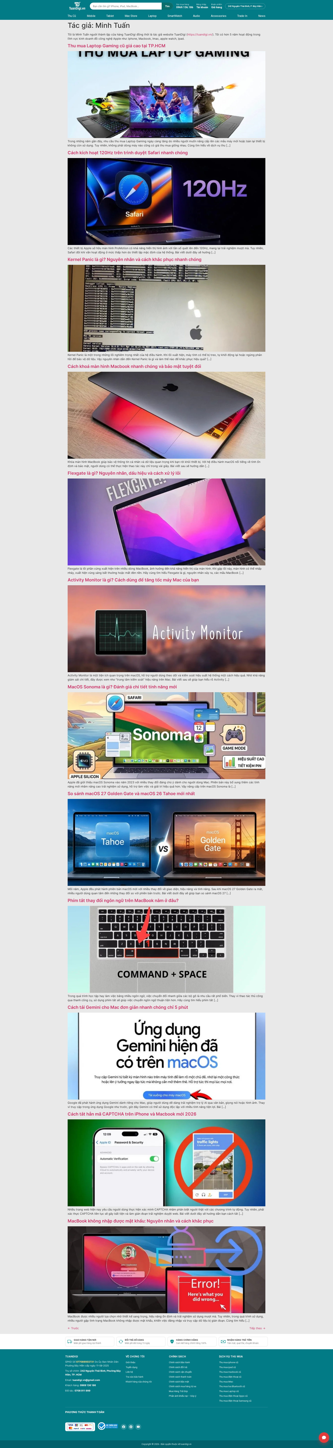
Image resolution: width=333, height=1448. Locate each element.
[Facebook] (124, 1427)
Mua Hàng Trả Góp (178, 1391)
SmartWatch (175, 16)
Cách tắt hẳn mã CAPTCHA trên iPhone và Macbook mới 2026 (132, 1114)
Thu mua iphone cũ (228, 1362)
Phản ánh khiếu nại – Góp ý (182, 1395)
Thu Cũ (72, 16)
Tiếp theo (257, 1328)
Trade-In (242, 16)
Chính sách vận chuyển (180, 1371)
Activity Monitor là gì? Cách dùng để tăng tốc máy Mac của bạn (133, 579)
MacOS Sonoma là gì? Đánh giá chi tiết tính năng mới (122, 686)
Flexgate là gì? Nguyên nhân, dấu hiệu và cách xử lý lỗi (124, 473)
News (261, 16)
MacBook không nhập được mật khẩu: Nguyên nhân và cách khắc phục (141, 1221)
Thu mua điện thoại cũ (230, 1376)
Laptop (152, 16)
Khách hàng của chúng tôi (139, 1381)
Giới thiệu (130, 1362)
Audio (196, 16)
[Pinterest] (131, 1427)
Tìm (167, 6)
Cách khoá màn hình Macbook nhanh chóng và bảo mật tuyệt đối (134, 366)
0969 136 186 (88, 1385)
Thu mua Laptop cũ (229, 1391)
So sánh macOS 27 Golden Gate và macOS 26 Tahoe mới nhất (131, 793)
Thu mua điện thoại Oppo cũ (233, 1395)
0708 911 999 (82, 1390)
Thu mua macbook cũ (230, 1371)
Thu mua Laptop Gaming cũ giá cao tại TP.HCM (116, 45)
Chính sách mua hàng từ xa (182, 1386)
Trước (73, 1328)
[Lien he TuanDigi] (324, 1437)
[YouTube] (138, 1427)
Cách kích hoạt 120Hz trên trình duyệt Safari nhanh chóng (128, 152)
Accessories (218, 16)
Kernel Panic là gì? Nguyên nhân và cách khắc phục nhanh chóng (135, 259)
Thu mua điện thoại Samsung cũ (235, 1400)
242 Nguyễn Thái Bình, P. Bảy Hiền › (245, 6)
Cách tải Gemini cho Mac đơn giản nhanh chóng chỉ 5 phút (128, 1007)
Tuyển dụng (131, 1367)
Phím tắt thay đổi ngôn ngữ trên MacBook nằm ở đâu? (123, 900)
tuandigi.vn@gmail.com (86, 1380)
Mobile (91, 16)
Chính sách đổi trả (178, 1367)
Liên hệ (129, 1371)
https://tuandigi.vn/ (199, 34)
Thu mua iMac (226, 1381)
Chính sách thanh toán (180, 1376)
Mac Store (131, 16)
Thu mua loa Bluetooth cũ (232, 1386)
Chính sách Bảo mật (179, 1381)
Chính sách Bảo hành (179, 1362)
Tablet (110, 16)
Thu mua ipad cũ (227, 1367)
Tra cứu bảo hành (134, 1376)
